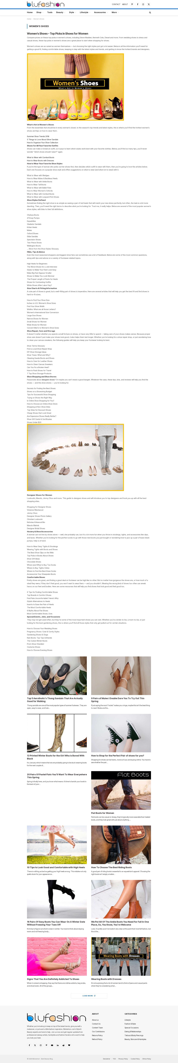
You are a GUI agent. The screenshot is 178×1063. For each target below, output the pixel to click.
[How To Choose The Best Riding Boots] (121, 845)
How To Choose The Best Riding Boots (111, 867)
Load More (88, 996)
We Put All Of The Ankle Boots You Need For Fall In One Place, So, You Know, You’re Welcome (120, 923)
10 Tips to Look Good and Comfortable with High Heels (56, 867)
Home (30, 12)
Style (71, 12)
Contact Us (96, 1024)
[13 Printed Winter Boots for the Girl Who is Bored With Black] (57, 733)
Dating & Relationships (133, 1031)
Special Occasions (132, 1028)
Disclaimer (106, 1059)
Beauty (59, 12)
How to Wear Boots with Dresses (40, 160)
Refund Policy (97, 1039)
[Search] (150, 12)
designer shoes (48, 380)
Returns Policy (97, 1035)
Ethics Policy (147, 1059)
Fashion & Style (130, 1024)
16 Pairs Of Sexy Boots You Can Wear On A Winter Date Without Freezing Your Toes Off (56, 923)
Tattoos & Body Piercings (134, 1035)
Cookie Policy (135, 1059)
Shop (38, 12)
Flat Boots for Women (102, 813)
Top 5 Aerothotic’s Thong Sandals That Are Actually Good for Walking (55, 700)
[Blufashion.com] (45, 4)
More (114, 12)
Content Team (97, 1028)
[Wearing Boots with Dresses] (121, 956)
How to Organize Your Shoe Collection (42, 142)
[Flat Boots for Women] (121, 790)
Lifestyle (84, 12)
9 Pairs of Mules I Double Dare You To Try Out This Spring (117, 700)
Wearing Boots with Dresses (106, 979)
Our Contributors (98, 1031)
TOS (114, 1059)
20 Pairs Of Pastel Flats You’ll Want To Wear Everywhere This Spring (57, 776)
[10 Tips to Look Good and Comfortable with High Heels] (57, 845)
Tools (49, 12)
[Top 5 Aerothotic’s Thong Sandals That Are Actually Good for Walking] (57, 675)
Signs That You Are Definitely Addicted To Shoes (53, 979)
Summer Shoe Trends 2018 (38, 136)
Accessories (100, 12)
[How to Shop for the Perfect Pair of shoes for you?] (121, 733)
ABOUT (125, 4)
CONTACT (116, 4)
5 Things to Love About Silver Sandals (42, 139)
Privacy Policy (123, 1059)
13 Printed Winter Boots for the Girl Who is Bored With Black (55, 757)
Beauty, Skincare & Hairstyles (135, 1039)
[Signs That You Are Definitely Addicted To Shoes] (57, 956)
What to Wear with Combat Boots (40, 157)
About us (95, 1020)
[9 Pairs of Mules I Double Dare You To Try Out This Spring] (121, 675)
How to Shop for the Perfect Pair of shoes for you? (117, 755)
